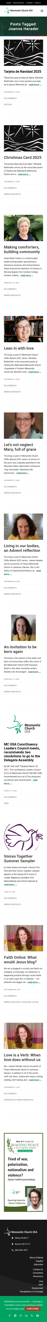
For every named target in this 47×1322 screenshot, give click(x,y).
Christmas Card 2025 (22, 157)
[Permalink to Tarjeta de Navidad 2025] (23, 53)
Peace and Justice (30, 1002)
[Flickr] (15, 1315)
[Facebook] (9, 1315)
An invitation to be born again (20, 649)
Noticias (8, 104)
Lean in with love (19, 348)
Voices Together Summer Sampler (19, 858)
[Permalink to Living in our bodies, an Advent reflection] (23, 527)
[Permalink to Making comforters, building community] (23, 228)
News (6, 803)
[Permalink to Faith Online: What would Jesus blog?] (23, 938)
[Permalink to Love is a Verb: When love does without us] (23, 1036)
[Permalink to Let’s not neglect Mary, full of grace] (23, 425)
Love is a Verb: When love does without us (22, 1057)
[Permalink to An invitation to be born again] (23, 628)
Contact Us (37, 3)
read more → (35, 84)
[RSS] (32, 1315)
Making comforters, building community (22, 249)
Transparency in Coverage (31, 1291)
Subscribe (38, 1264)
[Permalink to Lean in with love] (23, 329)
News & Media (36, 1257)
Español (8, 3)
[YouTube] (37, 1315)
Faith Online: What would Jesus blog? (20, 959)
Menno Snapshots (12, 194)
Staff (41, 1284)
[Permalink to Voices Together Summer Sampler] (23, 837)
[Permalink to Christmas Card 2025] (23, 138)
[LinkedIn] (26, 1315)
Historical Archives (18, 3)
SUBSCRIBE (33, 1308)
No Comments (10, 98)
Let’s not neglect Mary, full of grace (20, 447)
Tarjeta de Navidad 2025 (22, 71)
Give (41, 1281)
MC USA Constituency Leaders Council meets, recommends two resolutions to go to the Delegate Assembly (22, 752)
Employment (37, 1288)
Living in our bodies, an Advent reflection (22, 548)
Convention (29, 3)
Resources (38, 1276)
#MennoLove (10, 1100)
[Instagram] (20, 1315)
